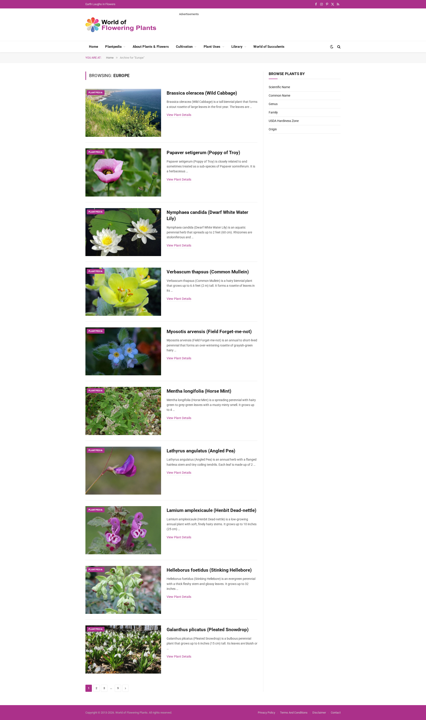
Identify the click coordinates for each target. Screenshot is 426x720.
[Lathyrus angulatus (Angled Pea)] (123, 471)
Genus (273, 104)
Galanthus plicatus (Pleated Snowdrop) (207, 629)
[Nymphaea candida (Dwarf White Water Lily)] (123, 232)
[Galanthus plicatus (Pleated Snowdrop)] (123, 649)
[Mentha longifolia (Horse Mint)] (123, 411)
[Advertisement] (260, 26)
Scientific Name (279, 87)
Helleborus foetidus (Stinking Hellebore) (209, 570)
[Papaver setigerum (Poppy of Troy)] (123, 172)
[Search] (338, 47)
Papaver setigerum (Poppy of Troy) (203, 152)
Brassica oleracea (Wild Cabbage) (202, 93)
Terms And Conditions (294, 712)
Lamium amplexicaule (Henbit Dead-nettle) (211, 510)
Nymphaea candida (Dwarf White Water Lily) (207, 215)
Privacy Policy (266, 712)
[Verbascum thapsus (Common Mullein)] (123, 292)
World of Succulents (268, 47)
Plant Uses (212, 47)
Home (93, 47)
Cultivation (184, 47)
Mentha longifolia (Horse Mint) (199, 391)
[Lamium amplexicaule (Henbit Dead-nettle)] (123, 530)
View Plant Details (179, 115)
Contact (336, 712)
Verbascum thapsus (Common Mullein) (208, 271)
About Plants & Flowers (151, 47)
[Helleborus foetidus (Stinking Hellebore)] (123, 590)
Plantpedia (113, 47)
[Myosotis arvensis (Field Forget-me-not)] (123, 351)
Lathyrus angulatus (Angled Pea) (201, 450)
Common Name (279, 95)
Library (237, 47)
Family (273, 112)
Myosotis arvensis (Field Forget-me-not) (209, 331)
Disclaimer (319, 712)
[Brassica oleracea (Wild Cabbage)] (123, 113)
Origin (273, 129)
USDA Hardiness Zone (284, 121)
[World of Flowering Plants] (120, 24)
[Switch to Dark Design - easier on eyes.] (331, 46)
